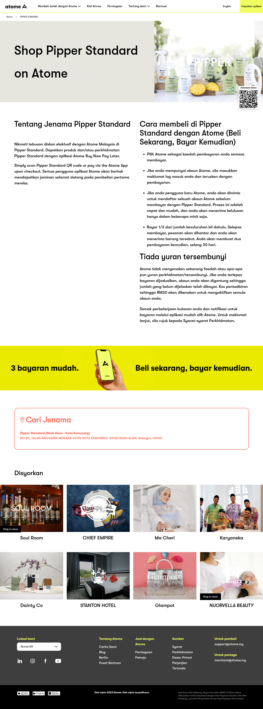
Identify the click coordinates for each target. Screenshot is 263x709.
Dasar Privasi (182, 657)
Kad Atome (94, 6)
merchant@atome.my (230, 660)
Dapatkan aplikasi (251, 6)
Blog (102, 652)
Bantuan (161, 6)
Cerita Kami (107, 647)
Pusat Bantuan (110, 663)
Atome (9, 17)
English (227, 6)
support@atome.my (229, 644)
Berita (103, 657)
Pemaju (140, 657)
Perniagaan (114, 6)
